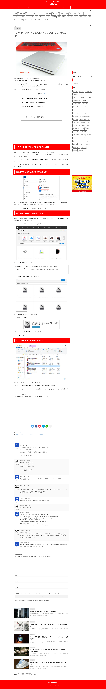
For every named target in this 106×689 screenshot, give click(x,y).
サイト (16, 587)
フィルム (76, 122)
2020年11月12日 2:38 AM (25, 542)
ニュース (53, 7)
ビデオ (75, 119)
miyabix (17, 464)
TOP (19, 7)
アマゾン (76, 106)
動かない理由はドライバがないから (33, 106)
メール (16, 581)
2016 (75, 91)
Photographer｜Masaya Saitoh (53, 685)
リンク (64, 7)
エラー (86, 109)
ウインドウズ (31, 434)
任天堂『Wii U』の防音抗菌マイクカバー (28, 675)
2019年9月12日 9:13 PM (25, 498)
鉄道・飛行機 (45, 19)
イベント (81, 13)
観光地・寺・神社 (29, 19)
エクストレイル (77, 109)
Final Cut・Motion (31, 13)
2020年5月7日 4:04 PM (25, 530)
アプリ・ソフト (73, 13)
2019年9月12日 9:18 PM (25, 505)
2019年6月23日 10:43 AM (25, 476)
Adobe (15, 13)
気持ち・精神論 (83, 16)
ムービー (76, 131)
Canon (75, 94)
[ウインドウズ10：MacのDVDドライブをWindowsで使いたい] (43, 426)
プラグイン (76, 125)
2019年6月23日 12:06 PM (25, 485)
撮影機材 (54, 16)
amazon (88, 91)
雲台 (81, 150)
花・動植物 (16, 19)
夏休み (75, 141)
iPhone (76, 97)
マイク (88, 128)
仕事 (36, 16)
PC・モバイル (41, 13)
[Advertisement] (41, 132)
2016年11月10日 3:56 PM (25, 444)
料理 (59, 16)
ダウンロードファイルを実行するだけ (33, 117)
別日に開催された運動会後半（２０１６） (28, 673)
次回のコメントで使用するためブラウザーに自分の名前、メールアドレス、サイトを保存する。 (38, 593)
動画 (75, 137)
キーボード (84, 113)
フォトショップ (85, 122)
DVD (17, 434)
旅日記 (63, 16)
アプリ (85, 103)
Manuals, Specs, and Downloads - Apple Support (46, 111)
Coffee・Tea (22, 13)
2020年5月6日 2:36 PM (24, 512)
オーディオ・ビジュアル (19, 16)
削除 (89, 134)
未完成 (76, 16)
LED (82, 97)
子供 (82, 141)
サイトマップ (76, 7)
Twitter (85, 100)
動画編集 (82, 137)
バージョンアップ (85, 116)
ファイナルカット (84, 119)
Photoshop (76, 100)
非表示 (43, 94)
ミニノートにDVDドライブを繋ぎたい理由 (35, 98)
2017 (81, 91)
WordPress (48, 13)
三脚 (83, 134)
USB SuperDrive (24, 434)
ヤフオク (83, 131)
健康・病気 (42, 16)
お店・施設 (55, 13)
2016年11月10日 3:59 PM (25, 460)
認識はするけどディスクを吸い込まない (34, 102)
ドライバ (36, 434)
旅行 (81, 144)
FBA (82, 94)
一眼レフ (76, 134)
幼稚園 (88, 141)
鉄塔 (39, 19)
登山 (90, 16)
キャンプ (76, 113)
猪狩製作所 (76, 147)
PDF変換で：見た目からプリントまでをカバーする (43, 611)
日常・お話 (70, 16)
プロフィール (41, 7)
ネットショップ (30, 16)
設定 (75, 150)
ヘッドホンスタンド (78, 128)
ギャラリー (30, 7)
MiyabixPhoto (53, 4)
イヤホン (83, 106)
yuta (17, 448)
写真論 (48, 16)
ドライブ (41, 434)
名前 (16, 575)
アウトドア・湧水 (64, 13)
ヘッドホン (85, 125)
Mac (19, 434)
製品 (22, 19)
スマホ (75, 116)
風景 (51, 19)
